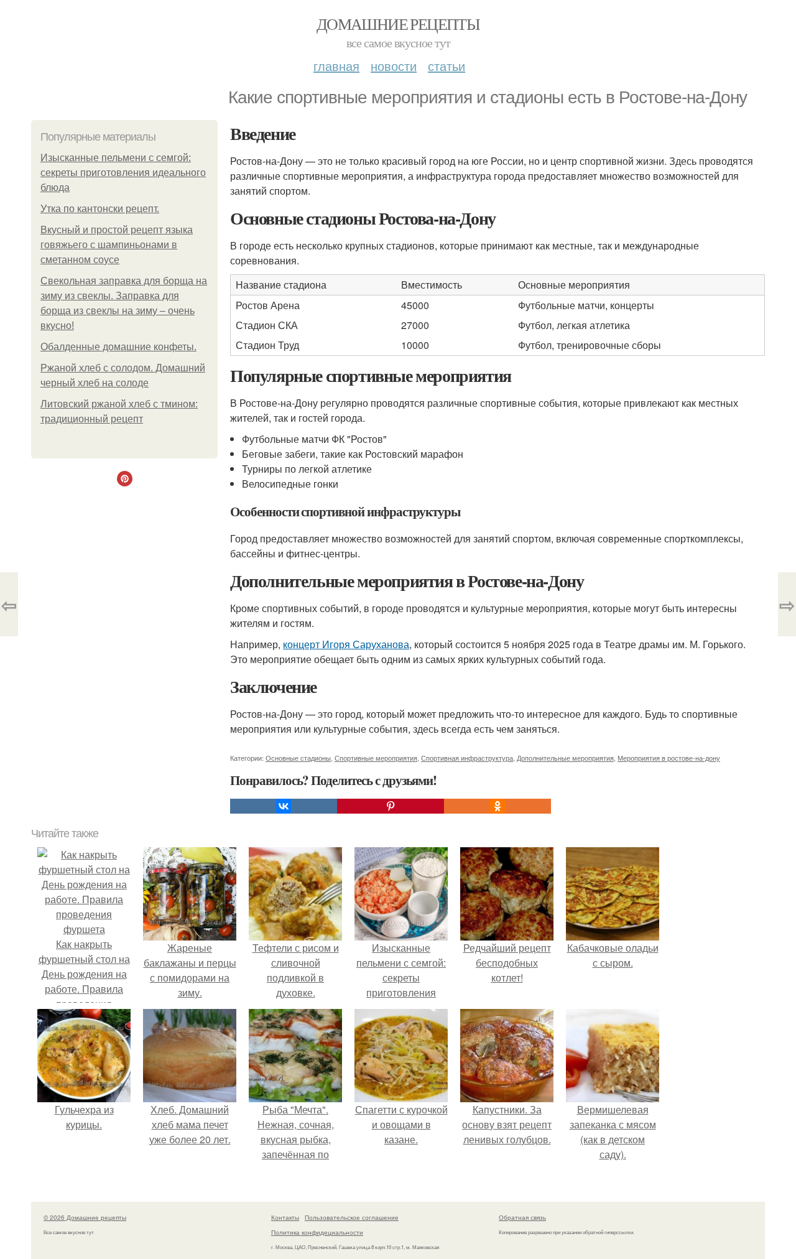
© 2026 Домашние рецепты (85, 1217)
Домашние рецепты (398, 23)
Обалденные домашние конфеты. (118, 346)
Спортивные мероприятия (376, 758)
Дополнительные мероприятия (565, 758)
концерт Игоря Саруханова (346, 644)
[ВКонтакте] (283, 806)
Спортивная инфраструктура (467, 758)
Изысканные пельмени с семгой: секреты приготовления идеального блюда (123, 172)
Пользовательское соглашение (352, 1217)
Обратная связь (522, 1217)
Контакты (285, 1217)
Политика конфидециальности (317, 1232)
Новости (394, 66)
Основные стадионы (298, 758)
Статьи (446, 66)
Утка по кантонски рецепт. (99, 208)
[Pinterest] (390, 806)
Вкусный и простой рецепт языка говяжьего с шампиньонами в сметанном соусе (116, 245)
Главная (336, 66)
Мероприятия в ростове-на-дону (669, 758)
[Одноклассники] (497, 806)
